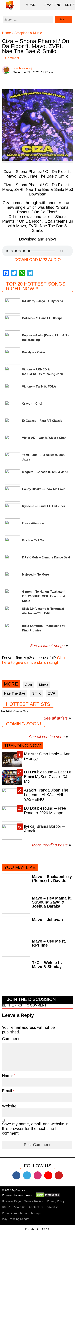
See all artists (56, 718)
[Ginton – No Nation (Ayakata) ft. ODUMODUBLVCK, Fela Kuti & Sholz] (12, 596)
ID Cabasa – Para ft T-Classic (42, 420)
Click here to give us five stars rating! (33, 660)
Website (9, 1106)
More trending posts (51, 845)
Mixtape (36, 1213)
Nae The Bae (14, 693)
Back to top (36, 1229)
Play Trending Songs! (15, 1218)
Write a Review (33, 1201)
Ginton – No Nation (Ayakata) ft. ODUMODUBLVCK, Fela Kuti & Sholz (44, 596)
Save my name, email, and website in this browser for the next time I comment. (35, 1128)
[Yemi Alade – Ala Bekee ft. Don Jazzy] (12, 459)
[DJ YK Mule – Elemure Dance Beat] (12, 562)
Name (8, 1075)
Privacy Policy (55, 1201)
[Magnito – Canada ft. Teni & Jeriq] (12, 476)
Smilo (36, 693)
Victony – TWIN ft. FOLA (39, 386)
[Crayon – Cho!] (12, 408)
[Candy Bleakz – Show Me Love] (12, 494)
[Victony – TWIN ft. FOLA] (12, 391)
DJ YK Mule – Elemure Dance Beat (46, 557)
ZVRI (52, 693)
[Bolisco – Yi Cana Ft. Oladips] (12, 323)
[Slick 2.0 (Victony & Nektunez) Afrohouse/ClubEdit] (12, 613)
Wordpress (25, 1195)
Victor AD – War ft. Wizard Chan (44, 437)
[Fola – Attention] (12, 528)
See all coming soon (47, 737)
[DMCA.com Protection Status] (48, 1195)
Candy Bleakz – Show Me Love (43, 489)
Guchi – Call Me (33, 540)
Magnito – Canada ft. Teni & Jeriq (45, 472)
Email (7, 1091)
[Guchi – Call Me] (12, 545)
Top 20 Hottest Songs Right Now (35, 286)
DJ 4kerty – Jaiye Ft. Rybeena (42, 301)
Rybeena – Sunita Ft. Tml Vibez (43, 506)
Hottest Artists (28, 704)
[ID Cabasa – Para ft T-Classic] (12, 425)
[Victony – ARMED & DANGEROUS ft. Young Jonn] (12, 374)
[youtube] (48, 1175)
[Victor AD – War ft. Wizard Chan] (12, 442)
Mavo (43, 685)
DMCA (6, 1207)
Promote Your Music (15, 1213)
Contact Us (36, 1207)
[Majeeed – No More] (12, 579)
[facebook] (16, 1175)
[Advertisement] (37, 1284)
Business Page (11, 1201)
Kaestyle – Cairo (33, 352)
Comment (12, 58)
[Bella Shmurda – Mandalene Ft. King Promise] (12, 630)
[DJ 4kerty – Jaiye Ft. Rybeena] (12, 306)
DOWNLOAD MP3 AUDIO (37, 259)
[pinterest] (59, 1175)
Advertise (52, 1207)
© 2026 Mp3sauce (13, 1190)
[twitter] (27, 1175)
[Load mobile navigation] (70, 5)
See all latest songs (47, 646)
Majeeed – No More (35, 574)
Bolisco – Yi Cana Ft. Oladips (42, 318)
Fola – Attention (33, 523)
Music (31, 5)
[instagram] (38, 1175)
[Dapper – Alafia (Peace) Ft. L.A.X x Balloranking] (12, 340)
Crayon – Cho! (32, 403)
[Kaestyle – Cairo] (12, 357)
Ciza (28, 685)
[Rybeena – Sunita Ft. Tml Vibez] (12, 511)
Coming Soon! (23, 723)
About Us (19, 1207)
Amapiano (52, 5)
